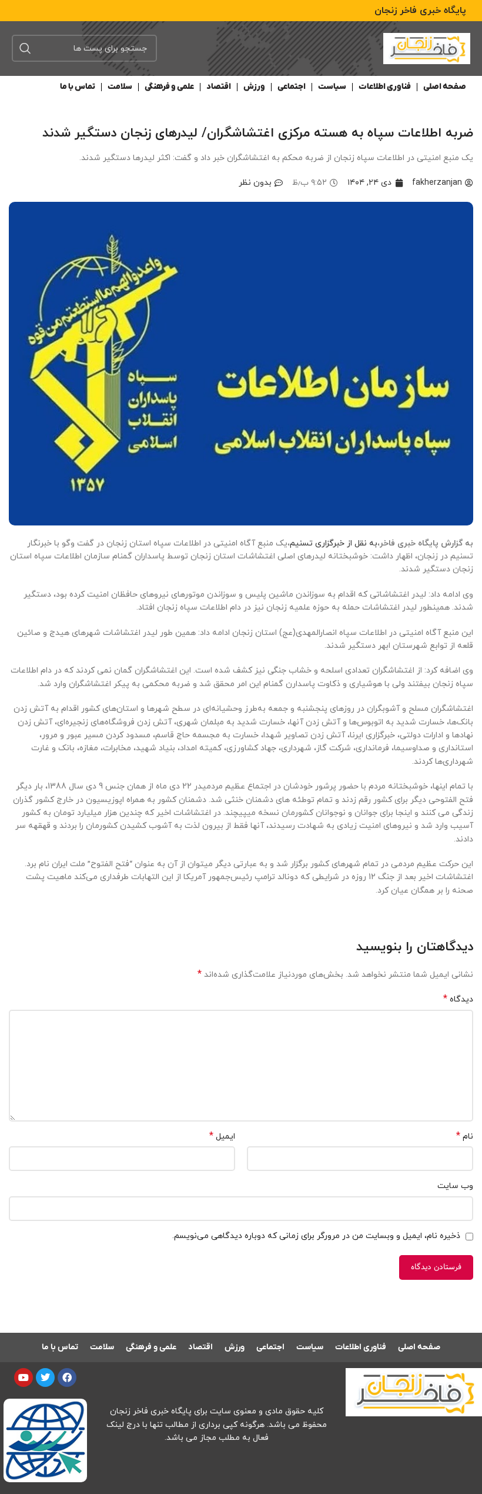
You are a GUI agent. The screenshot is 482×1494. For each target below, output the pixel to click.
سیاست (332, 86)
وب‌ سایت (455, 1186)
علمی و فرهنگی (169, 86)
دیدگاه (458, 999)
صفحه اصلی (444, 86)
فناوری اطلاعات (385, 86)
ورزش (254, 86)
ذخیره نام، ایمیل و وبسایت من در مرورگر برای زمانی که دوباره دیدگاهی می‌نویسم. (316, 1236)
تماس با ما (77, 86)
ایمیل (222, 1136)
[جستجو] (25, 48)
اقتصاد (218, 86)
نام (464, 1136)
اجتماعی (291, 86)
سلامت (120, 86)
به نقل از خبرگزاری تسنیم (333, 543)
